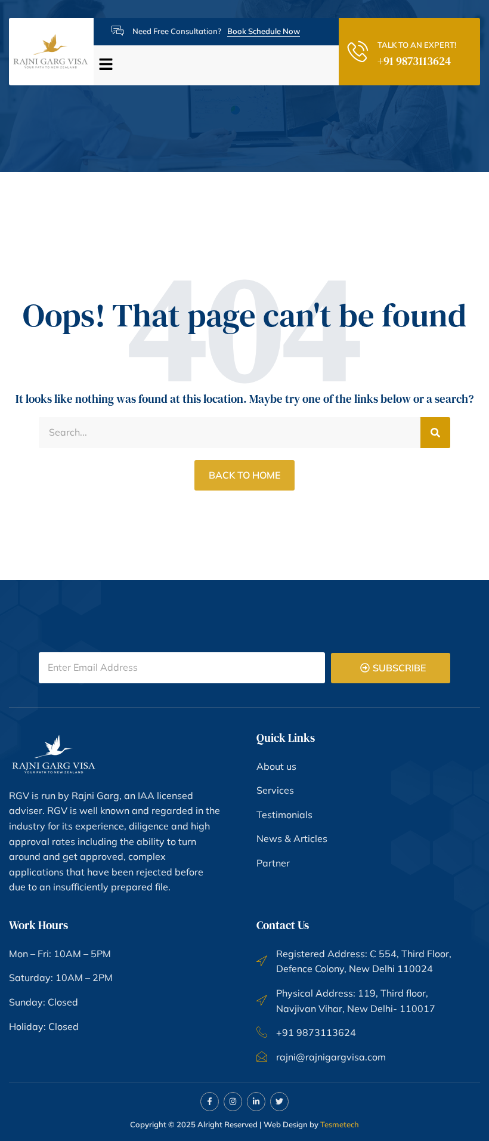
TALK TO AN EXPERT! (416, 45)
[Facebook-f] (209, 1101)
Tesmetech (339, 1124)
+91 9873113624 (414, 61)
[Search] (435, 432)
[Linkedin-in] (256, 1101)
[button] (212, 65)
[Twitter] (279, 1101)
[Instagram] (233, 1101)
